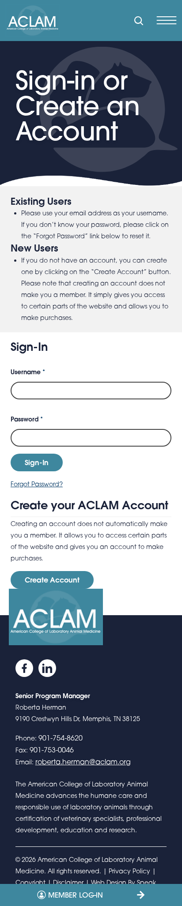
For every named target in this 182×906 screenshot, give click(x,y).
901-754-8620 (60, 737)
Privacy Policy (129, 871)
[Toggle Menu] (166, 21)
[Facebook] (24, 668)
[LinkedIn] (47, 668)
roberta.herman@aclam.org (83, 761)
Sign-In (37, 462)
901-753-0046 (52, 749)
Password (27, 419)
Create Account (52, 579)
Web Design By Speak (123, 882)
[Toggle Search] (138, 20)
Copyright (30, 882)
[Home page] (33, 20)
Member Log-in (75, 895)
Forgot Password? (37, 484)
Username (28, 372)
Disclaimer (68, 882)
